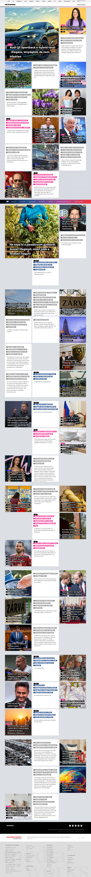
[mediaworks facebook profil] (79, 837)
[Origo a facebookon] (70, 826)
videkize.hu (49, 864)
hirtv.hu (28, 859)
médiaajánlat (82, 829)
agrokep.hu (28, 869)
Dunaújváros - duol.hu (11, 855)
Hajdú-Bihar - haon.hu (11, 860)
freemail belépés (81, 4)
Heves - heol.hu (9, 862)
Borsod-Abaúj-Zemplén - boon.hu (13, 852)
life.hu (69, 848)
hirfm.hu (69, 871)
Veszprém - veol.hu (30, 846)
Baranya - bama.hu (10, 849)
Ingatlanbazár (67, 1)
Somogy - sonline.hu (10, 869)
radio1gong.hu (71, 869)
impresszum (76, 829)
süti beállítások (71, 829)
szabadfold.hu (29, 857)
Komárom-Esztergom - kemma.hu (13, 866)
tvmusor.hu (49, 866)
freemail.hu (70, 857)
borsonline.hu (50, 873)
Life (13, 1)
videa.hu (69, 861)
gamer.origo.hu (50, 852)
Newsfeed (31, 1)
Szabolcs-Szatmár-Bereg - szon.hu (13, 871)
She (54, 1)
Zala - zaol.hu (29, 848)
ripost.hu (69, 845)
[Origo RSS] (81, 826)
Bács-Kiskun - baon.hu (11, 847)
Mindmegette (19, 1)
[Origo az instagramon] (76, 826)
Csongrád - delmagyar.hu (11, 854)
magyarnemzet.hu (30, 855)
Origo (9, 1)
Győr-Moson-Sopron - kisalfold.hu (13, 859)
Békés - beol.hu (9, 850)
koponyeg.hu (70, 859)
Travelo (43, 1)
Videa (26, 1)
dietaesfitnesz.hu (51, 860)
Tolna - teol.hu (9, 872)
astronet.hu (49, 847)
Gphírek (49, 1)
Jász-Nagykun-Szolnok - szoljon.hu (13, 864)
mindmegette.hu (50, 857)
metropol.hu (70, 846)
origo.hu (28, 861)
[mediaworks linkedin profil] (83, 837)
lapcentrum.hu (71, 862)
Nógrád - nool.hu (9, 867)
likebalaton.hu (50, 854)
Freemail (37, 1)
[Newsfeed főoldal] (10, 826)
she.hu (69, 850)
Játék (74, 1)
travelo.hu (49, 859)
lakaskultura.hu (50, 850)
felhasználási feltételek (62, 829)
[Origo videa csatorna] (78, 826)
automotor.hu (50, 849)
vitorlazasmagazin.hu (51, 862)
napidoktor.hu (50, 855)
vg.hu (27, 868)
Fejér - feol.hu (9, 857)
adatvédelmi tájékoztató (52, 829)
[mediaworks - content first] (14, 837)
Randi (60, 1)
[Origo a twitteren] (73, 826)
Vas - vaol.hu (29, 845)
